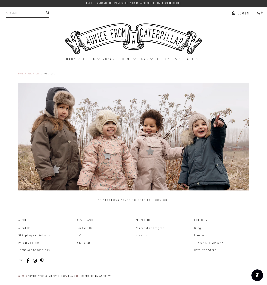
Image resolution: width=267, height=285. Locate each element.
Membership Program (149, 228)
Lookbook (200, 235)
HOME (127, 59)
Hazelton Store (205, 250)
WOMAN (109, 59)
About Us (24, 228)
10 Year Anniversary (208, 243)
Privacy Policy (28, 243)
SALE (190, 59)
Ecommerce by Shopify (95, 276)
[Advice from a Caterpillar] (133, 39)
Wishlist (142, 235)
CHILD (90, 59)
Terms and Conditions (34, 250)
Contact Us (84, 228)
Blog (197, 228)
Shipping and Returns (34, 235)
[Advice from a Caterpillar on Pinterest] (42, 261)
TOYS (144, 59)
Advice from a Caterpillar (47, 276)
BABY (71, 59)
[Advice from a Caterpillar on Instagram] (35, 261)
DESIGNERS (167, 59)
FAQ (79, 235)
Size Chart (84, 243)
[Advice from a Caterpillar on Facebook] (28, 261)
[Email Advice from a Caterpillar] (21, 261)
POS (70, 276)
